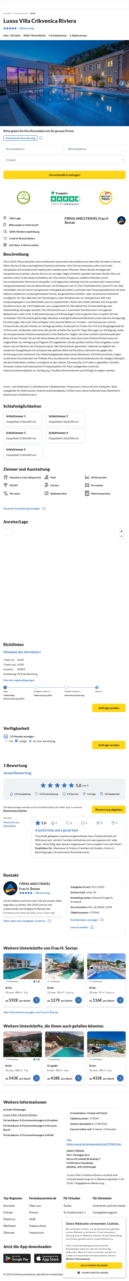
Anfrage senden (108, 708)
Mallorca (9, 1219)
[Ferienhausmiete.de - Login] (109, 4)
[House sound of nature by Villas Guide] (64, 1044)
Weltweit (9, 1226)
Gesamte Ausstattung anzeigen (21, 508)
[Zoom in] (121, 531)
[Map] (64, 577)
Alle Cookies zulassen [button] (94, 1265)
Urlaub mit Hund (97, 1113)
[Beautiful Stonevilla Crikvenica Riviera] (22, 966)
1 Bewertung (26, 28)
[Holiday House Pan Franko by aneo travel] (106, 966)
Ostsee (8, 1212)
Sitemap (8, 1232)
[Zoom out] (121, 536)
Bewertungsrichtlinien (15, 810)
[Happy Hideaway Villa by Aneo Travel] (64, 966)
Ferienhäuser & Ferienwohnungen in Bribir (28, 1135)
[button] (117, 4)
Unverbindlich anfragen (64, 175)
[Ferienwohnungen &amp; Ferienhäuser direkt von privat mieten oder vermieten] (6, 4)
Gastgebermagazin (105, 1212)
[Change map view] (8, 532)
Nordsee (9, 1205)
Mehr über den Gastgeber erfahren (24, 920)
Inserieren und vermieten (109, 1205)
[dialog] (94, 1248)
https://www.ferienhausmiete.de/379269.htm (94, 1144)
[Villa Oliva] (106, 1044)
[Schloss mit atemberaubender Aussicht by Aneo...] (22, 1044)
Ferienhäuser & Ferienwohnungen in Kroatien (30, 1120)
